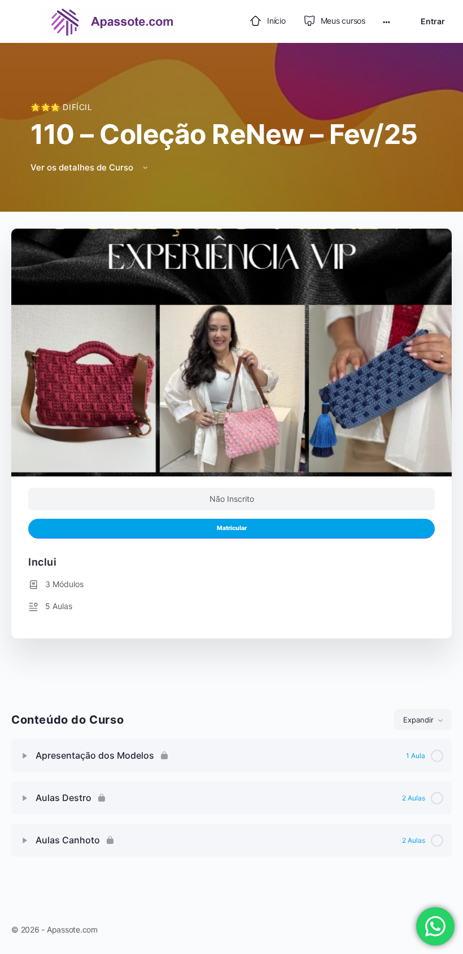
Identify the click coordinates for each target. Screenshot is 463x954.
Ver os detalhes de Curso (83, 167)
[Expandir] (25, 756)
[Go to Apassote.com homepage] (110, 20)
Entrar (433, 21)
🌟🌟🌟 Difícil (61, 107)
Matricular (232, 528)
